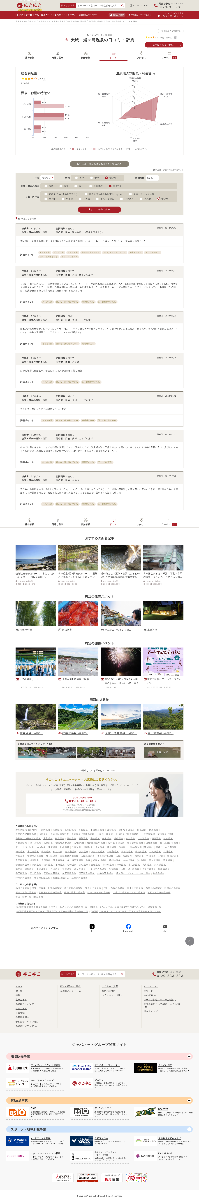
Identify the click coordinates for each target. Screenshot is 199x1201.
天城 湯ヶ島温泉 (114, 21)
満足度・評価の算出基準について (169, 170)
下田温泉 (60, 864)
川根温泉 (64, 847)
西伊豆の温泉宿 (154, 888)
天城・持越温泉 (124, 856)
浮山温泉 (151, 856)
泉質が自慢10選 (61, 752)
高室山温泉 (70, 829)
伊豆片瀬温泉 (148, 869)
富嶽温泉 (83, 829)
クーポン (72, 15)
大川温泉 (147, 864)
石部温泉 (83, 838)
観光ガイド (60, 15)
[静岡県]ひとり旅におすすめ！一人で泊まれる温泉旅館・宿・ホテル (126, 911)
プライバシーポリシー (113, 995)
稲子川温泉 (35, 842)
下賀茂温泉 (42, 869)
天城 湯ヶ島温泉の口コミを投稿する (102, 164)
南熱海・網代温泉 (25, 869)
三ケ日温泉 (35, 873)
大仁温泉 (83, 864)
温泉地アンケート (69, 990)
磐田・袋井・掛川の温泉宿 (29, 896)
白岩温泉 (111, 829)
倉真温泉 (153, 829)
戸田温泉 (121, 864)
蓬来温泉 (52, 847)
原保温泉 (156, 838)
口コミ (113, 57)
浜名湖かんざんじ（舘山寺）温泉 (133, 873)
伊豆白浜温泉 (97, 851)
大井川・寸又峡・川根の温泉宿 (129, 892)
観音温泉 (59, 838)
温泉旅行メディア (87, 15)
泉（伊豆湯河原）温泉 (78, 860)
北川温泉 (168, 851)
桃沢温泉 (46, 851)
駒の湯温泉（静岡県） (141, 847)
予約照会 (140, 15)
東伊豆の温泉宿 (93, 888)
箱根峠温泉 (164, 869)
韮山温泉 (118, 838)
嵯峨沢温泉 (141, 851)
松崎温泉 (71, 864)
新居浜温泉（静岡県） (27, 829)
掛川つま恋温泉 (127, 829)
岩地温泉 (95, 838)
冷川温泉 (130, 838)
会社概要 (148, 995)
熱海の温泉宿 (22, 888)
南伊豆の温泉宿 (135, 888)
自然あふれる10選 (120, 752)
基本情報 (29, 57)
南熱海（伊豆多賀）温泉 (28, 838)
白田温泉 (55, 869)
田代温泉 (88, 847)
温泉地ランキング (25, 1004)
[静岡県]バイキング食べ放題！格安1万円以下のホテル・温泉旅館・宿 (126, 907)
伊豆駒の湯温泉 (105, 856)
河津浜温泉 (160, 864)
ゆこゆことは (151, 986)
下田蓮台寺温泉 (87, 873)
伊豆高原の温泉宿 (73, 888)
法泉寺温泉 (59, 860)
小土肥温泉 (33, 851)
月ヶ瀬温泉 (70, 851)
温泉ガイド (46, 15)
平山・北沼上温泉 (25, 847)
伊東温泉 (36, 864)
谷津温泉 (113, 869)
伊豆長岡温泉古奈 (60, 834)
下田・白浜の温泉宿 (114, 888)
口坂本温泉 (151, 842)
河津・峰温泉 (106, 834)
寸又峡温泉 (155, 851)
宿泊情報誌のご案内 (70, 986)
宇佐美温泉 (113, 851)
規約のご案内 (109, 990)
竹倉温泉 (168, 838)
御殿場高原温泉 (35, 856)
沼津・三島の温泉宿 (26, 892)
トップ (20, 15)
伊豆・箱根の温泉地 (77, 21)
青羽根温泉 (21, 860)
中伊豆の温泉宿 (172, 888)
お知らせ (148, 990)
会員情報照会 (22, 1017)
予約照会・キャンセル (27, 1021)
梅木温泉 (139, 856)
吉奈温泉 (20, 856)
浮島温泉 (141, 829)
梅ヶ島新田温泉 (135, 842)
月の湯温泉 (21, 842)
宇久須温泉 (134, 864)
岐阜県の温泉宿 (42, 877)
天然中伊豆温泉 (52, 873)
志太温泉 (100, 847)
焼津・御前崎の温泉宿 (99, 892)
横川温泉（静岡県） (117, 847)
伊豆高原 (57, 851)
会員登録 (20, 1012)
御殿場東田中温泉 (96, 842)
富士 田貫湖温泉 (116, 842)
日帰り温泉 (57, 57)
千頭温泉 (76, 847)
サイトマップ (151, 1011)
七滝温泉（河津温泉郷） (128, 834)
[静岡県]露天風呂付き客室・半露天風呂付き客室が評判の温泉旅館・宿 (52, 911)
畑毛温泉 (67, 869)
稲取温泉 (48, 864)
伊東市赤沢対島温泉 (26, 834)
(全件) (169, 38)
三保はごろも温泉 (97, 869)
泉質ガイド (162, 752)
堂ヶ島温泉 (108, 864)
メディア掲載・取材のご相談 (159, 999)
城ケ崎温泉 (52, 856)
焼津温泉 (34, 860)
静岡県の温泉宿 (24, 877)
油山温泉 (41, 847)
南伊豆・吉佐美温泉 (166, 847)
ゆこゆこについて (141, 5)
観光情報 (85, 57)
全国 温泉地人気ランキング (32, 752)
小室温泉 (48, 838)
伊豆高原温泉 (69, 873)
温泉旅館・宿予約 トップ (27, 21)
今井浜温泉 (129, 860)
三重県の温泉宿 (80, 877)
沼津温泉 (43, 834)
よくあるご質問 (110, 986)
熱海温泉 (57, 829)
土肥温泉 (95, 864)
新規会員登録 (118, 15)
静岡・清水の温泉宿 (74, 892)
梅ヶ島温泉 (127, 851)
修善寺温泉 (158, 873)
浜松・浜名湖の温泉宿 (159, 892)
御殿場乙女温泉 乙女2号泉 (70, 842)
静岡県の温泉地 (96, 21)
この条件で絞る (102, 209)
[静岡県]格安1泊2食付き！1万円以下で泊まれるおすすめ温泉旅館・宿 (51, 907)
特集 (37, 15)
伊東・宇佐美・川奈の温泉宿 (47, 888)
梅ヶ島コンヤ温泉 (169, 842)
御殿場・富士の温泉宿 (50, 892)
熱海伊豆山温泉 (105, 873)
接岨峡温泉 (115, 860)
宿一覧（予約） (164, 44)
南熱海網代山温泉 (69, 856)
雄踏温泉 (20, 851)
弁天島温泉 (21, 873)
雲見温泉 (167, 860)
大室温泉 (46, 860)
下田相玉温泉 (97, 829)
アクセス (141, 57)
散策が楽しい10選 (91, 752)
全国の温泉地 (59, 21)
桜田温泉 (106, 838)
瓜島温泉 (48, 842)
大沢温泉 (45, 829)
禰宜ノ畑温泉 (99, 860)
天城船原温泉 (88, 856)
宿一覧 (29, 15)
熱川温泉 (141, 860)
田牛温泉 (71, 838)
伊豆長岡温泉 (22, 864)
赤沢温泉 (83, 851)
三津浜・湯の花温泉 (168, 856)
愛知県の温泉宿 (61, 877)
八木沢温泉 (143, 838)
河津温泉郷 (149, 834)
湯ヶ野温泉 (80, 869)
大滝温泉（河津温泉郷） (84, 834)
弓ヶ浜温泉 (155, 860)
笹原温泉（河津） (166, 834)
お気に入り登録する (172, 31)
